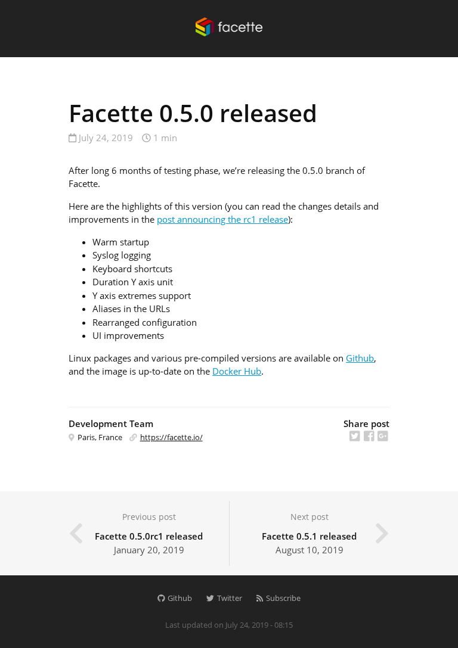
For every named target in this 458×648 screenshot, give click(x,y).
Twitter (228, 598)
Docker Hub (236, 371)
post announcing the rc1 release (222, 219)
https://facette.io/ (171, 437)
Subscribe (282, 598)
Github (360, 358)
